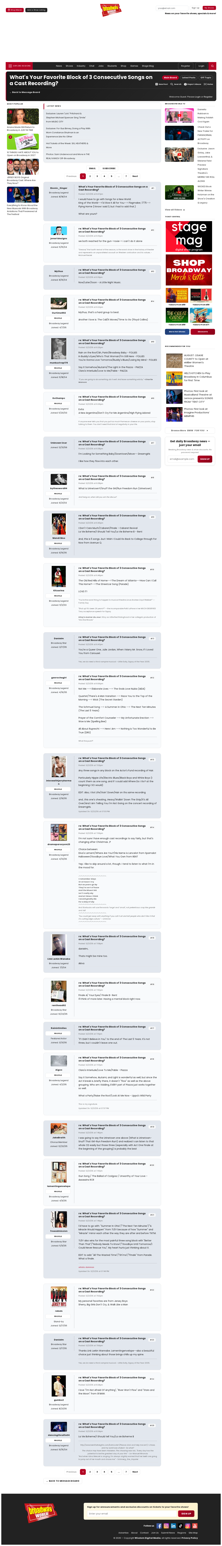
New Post (163, 84)
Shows (69, 65)
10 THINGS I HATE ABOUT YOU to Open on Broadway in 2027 (23, 146)
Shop (123, 65)
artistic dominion (86, 1267)
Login (201, 65)
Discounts (203, 331)
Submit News (168, 1532)
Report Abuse (194, 84)
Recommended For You (177, 346)
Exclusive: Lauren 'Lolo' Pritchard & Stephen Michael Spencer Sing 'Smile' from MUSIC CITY (66, 117)
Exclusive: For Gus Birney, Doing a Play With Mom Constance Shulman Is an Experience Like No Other (68, 132)
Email (92, 168)
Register (185, 65)
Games (134, 65)
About (134, 1532)
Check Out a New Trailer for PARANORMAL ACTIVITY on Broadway (205, 135)
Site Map (193, 1532)
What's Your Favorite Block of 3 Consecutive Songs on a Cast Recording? (113, 188)
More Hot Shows (177, 331)
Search (177, 84)
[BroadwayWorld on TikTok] (180, 1526)
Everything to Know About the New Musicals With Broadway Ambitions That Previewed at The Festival (22, 202)
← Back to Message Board (25, 92)
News (59, 65)
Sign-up (195, 7)
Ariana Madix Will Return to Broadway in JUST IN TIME (21, 121)
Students (112, 65)
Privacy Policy (190, 1538)
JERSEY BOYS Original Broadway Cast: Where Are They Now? (21, 173)
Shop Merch (16, 10)
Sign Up (186, 1513)
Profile (58, 318)
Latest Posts (188, 77)
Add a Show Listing (36, 10)
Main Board (170, 77)
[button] (212, 66)
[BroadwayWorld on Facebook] (159, 1526)
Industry (81, 65)
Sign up (205, 459)
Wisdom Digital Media (148, 1538)
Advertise (123, 1532)
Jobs (101, 65)
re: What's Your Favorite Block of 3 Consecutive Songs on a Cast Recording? (112, 230)
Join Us (155, 1532)
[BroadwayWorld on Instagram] (166, 1526)
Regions (181, 1532)
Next (135, 176)
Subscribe (109, 168)
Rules (210, 84)
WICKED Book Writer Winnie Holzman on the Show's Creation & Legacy (206, 194)
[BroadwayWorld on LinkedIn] (173, 1526)
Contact (144, 1532)
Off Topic (206, 77)
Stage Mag (148, 65)
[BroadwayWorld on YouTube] (195, 1526)
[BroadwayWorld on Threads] (188, 1526)
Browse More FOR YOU (187, 430)
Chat (91, 65)
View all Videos (173, 209)
